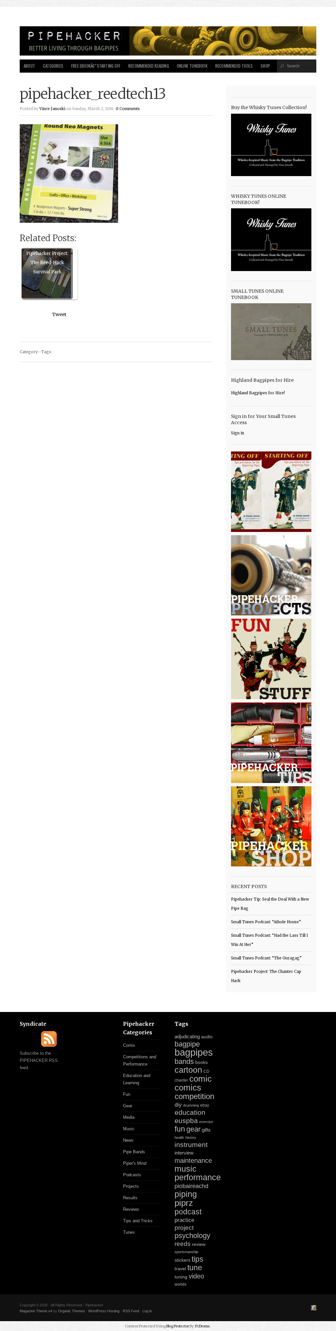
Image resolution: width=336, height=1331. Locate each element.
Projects (131, 1186)
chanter (181, 1080)
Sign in (237, 433)
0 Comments (128, 108)
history (190, 1137)
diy (178, 1105)
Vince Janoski (52, 108)
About (29, 66)
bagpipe (187, 1044)
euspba (186, 1120)
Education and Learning (136, 1079)
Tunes (129, 1232)
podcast (188, 1211)
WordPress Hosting (103, 1311)
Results (130, 1197)
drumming (191, 1105)
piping (186, 1194)
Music (129, 1128)
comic (200, 1078)
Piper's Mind (134, 1163)
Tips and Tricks (138, 1220)
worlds (180, 1284)
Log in (147, 1311)
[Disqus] (116, 451)
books (201, 1062)
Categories (53, 66)
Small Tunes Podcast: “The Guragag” (266, 958)
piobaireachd (191, 1186)
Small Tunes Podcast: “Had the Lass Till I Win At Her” (269, 940)
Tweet (59, 314)
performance (198, 1177)
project (184, 1227)
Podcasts (132, 1174)
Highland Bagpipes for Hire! (258, 393)
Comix (129, 1045)
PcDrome (202, 1326)
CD (206, 1071)
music (186, 1168)
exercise (206, 1122)
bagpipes (194, 1052)
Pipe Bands (134, 1151)
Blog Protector (177, 1326)
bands (184, 1061)
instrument (191, 1144)
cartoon (188, 1069)
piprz (184, 1202)
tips (197, 1259)
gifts (206, 1130)
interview (184, 1153)
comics (188, 1087)
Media (129, 1117)
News (128, 1140)
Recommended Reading (148, 66)
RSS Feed (131, 1311)
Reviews (131, 1209)
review (198, 1244)
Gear (127, 1105)
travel (180, 1268)
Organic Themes (71, 1311)
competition (194, 1096)
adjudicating (187, 1036)
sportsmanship (186, 1252)
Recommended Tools (234, 66)
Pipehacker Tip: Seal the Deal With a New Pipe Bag (270, 904)
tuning (181, 1276)
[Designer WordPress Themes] (313, 1308)
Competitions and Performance (139, 1060)
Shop (265, 66)
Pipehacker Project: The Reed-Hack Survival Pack (47, 263)
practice (184, 1220)
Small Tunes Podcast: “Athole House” (266, 922)
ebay (204, 1105)
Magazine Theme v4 (36, 1311)
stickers (182, 1260)
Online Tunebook (192, 66)
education (190, 1112)
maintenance (193, 1160)
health (179, 1137)
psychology (192, 1235)
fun (180, 1129)
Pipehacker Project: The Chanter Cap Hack (266, 976)
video (196, 1276)
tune (194, 1267)
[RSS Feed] (49, 1045)
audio (207, 1036)
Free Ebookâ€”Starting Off (95, 66)
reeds (183, 1243)
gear (193, 1129)
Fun (126, 1094)
